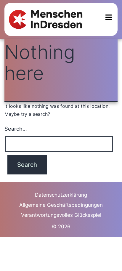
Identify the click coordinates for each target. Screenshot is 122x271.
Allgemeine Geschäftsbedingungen (61, 205)
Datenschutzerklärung (61, 195)
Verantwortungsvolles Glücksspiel (61, 215)
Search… (15, 129)
